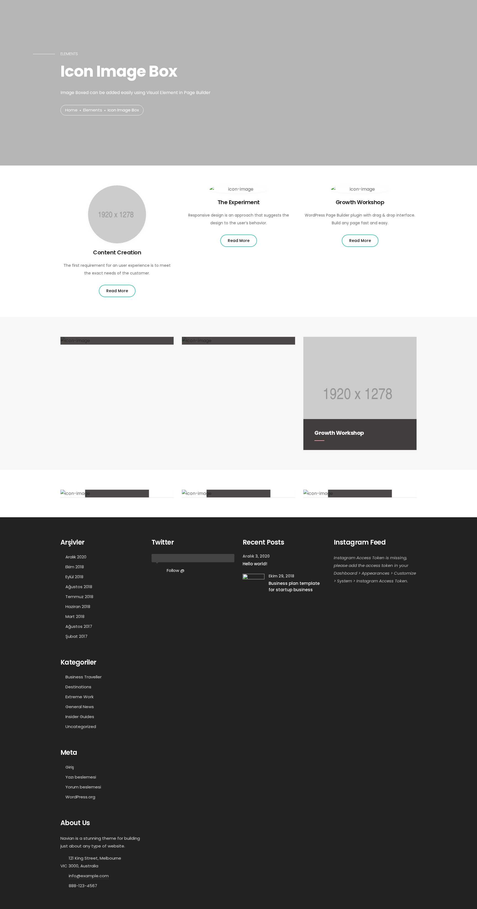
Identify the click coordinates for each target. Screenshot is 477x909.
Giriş (69, 767)
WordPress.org (80, 797)
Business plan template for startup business (294, 586)
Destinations (78, 687)
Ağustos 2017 (78, 626)
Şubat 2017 (76, 636)
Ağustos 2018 (78, 587)
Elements (92, 110)
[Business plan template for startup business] (253, 584)
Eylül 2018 (74, 577)
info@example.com (89, 876)
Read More (117, 291)
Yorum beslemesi (83, 787)
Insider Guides (79, 716)
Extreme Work (79, 697)
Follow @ (175, 570)
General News (79, 707)
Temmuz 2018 (79, 596)
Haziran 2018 (77, 606)
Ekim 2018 (74, 567)
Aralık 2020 (75, 557)
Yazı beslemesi (80, 777)
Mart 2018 (74, 616)
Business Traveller (83, 677)
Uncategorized (80, 726)
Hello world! (255, 564)
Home (71, 110)
